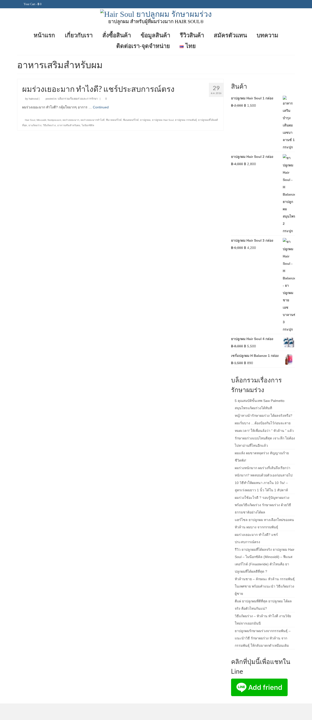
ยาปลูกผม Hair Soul (163, 120)
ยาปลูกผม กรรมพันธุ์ (186, 120)
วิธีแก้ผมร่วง (49, 125)
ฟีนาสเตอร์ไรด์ (114, 120)
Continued (101, 107)
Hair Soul (30, 120)
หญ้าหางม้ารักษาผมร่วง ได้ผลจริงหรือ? (263, 415)
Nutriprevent (54, 120)
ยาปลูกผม (145, 120)
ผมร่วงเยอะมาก (71, 120)
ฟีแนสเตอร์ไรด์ (131, 120)
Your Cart (32, 4)
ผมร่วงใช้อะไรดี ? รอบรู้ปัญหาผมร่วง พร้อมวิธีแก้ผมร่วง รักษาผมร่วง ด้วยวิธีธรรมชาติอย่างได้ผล (263, 505)
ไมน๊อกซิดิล (88, 125)
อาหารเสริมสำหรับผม (68, 125)
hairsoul (33, 98)
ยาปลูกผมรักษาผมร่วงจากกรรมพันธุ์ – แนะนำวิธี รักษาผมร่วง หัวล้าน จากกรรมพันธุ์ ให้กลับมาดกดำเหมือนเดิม (263, 638)
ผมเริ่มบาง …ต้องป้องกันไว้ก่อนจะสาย (263, 423)
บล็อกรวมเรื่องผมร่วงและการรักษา (78, 98)
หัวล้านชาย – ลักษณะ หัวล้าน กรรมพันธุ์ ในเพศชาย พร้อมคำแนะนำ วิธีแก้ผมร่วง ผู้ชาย (265, 586)
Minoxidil (41, 120)
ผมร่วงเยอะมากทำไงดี (93, 120)
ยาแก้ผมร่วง (35, 125)
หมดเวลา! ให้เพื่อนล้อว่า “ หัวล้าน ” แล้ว (264, 431)
